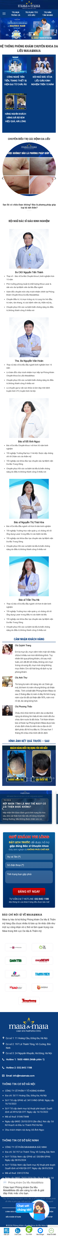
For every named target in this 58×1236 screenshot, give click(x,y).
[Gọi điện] (29, 1230)
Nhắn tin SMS (51, 1234)
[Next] (55, 178)
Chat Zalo (17, 1234)
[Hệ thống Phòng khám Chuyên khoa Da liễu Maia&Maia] (29, 4)
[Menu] (4, 13)
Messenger (40, 1234)
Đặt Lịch (6, 1234)
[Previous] (3, 178)
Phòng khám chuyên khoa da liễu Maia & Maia (32, 1225)
